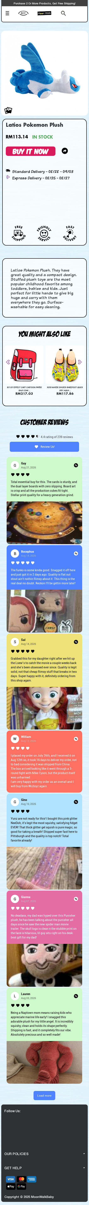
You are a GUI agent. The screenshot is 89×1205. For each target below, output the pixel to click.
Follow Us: (12, 1111)
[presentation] (9, 362)
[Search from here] (61, 14)
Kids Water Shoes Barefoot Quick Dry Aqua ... (65, 389)
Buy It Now (30, 150)
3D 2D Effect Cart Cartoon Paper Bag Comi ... (24, 389)
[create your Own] (27, 16)
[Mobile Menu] (10, 14)
